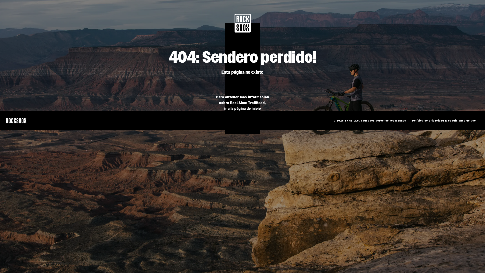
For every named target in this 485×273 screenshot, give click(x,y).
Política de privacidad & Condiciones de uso (444, 120)
